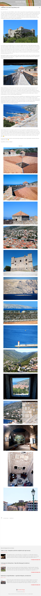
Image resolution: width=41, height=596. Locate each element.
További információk (35, 559)
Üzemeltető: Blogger (21, 589)
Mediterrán (11, 518)
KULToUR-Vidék (20, 2)
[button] (39, 8)
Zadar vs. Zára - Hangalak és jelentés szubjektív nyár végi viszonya (15, 550)
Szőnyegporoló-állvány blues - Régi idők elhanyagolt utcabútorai (15, 563)
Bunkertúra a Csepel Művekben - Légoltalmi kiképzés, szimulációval (16, 575)
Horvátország (5, 518)
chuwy (24, 591)
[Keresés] (39, 2)
